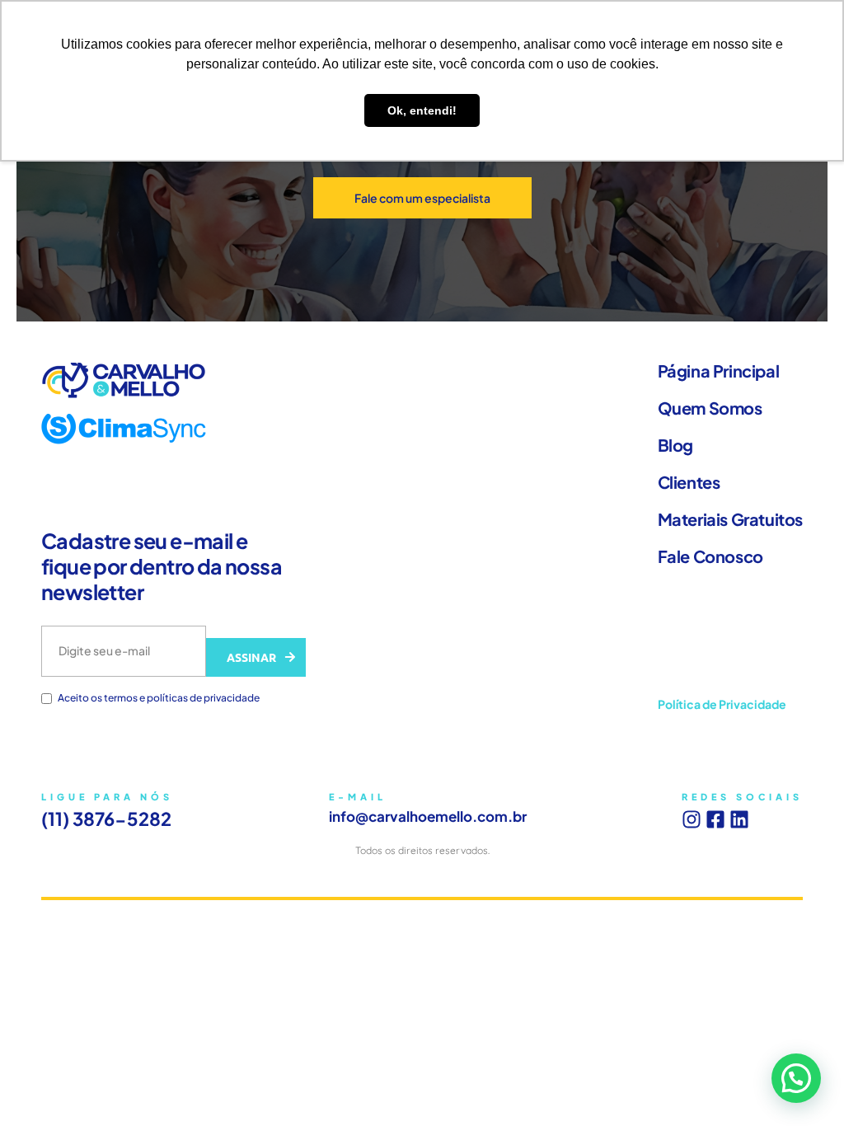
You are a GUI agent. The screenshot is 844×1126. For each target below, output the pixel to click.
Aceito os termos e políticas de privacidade (159, 698)
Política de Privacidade (722, 704)
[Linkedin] (739, 819)
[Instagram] (691, 819)
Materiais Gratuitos (730, 519)
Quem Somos (710, 408)
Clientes (689, 482)
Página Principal (719, 371)
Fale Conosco (710, 556)
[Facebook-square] (715, 819)
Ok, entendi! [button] (422, 110)
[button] (796, 1078)
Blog (675, 445)
